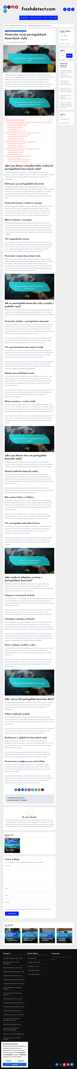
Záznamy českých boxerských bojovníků (47, 935)
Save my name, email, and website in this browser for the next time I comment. (28, 909)
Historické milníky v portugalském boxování (18, 134)
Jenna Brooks (13, 42)
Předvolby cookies (34, 970)
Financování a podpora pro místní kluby (17, 161)
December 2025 (64, 119)
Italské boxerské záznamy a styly (12, 975)
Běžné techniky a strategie (14, 127)
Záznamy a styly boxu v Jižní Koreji (13, 1014)
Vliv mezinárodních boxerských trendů (17, 136)
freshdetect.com (38, 9)
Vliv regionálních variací (13, 129)
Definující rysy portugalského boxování (17, 124)
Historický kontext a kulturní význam (17, 125)
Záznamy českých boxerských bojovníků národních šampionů (66, 90)
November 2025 (64, 123)
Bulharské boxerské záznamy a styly (13, 971)
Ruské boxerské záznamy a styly (12, 999)
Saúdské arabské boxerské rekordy (13, 1002)
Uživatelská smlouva (35, 974)
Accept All (14, 1064)
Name (7, 888)
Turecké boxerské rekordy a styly (64, 935)
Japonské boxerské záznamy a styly (13, 979)
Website (7, 902)
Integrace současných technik (15, 150)
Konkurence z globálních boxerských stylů (18, 159)
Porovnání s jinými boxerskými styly (16, 131)
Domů (45, 17)
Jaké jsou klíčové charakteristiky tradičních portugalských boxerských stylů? (28, 122)
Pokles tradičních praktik (14, 158)
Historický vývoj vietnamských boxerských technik (65, 82)
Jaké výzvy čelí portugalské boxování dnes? (18, 156)
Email (7, 895)
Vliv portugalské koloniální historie (16, 147)
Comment (8, 865)
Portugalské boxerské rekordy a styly (15, 31)
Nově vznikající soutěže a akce (15, 154)
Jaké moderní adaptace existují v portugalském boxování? (23, 149)
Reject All (21, 1061)
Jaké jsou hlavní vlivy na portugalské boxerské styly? (21, 142)
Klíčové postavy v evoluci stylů (15, 139)
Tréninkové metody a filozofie (15, 152)
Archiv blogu (53, 17)
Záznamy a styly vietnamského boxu (30, 935)
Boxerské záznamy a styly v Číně (12, 958)
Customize (9, 1061)
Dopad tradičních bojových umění (16, 143)
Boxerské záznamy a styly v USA (12, 967)
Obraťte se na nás (36, 17)
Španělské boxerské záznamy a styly (13, 1006)
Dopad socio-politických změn (15, 138)
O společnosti (24, 17)
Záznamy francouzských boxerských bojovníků (11, 934)
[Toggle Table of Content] (49, 120)
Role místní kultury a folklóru (15, 145)
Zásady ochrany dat (34, 962)
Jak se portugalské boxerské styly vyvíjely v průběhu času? (23, 133)
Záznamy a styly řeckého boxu (12, 1024)
